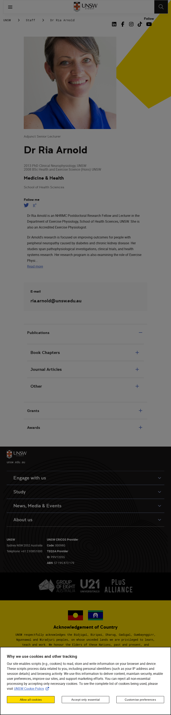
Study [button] (19, 491)
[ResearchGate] (35, 205)
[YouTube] (148, 24)
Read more (35, 266)
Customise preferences (140, 699)
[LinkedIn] (115, 24)
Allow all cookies (31, 699)
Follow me (31, 199)
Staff (30, 20)
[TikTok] (140, 24)
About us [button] (23, 519)
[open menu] (10, 7)
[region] (85, 681)
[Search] (161, 7)
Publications (38, 332)
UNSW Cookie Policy (32, 688)
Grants (33, 410)
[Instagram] (131, 24)
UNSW (7, 20)
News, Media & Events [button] (37, 505)
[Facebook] (123, 24)
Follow (149, 18)
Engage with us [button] (29, 477)
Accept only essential (85, 699)
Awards (33, 427)
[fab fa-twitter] (27, 205)
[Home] (85, 7)
